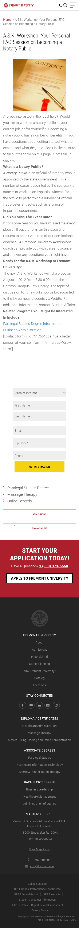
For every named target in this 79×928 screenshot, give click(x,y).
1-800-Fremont (42, 860)
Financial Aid (39, 657)
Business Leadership (39, 789)
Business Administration (22, 329)
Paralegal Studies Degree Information (32, 323)
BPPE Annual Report (26, 894)
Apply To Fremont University (39, 578)
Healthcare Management (39, 796)
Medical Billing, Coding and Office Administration (39, 740)
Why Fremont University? (39, 671)
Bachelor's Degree (39, 782)
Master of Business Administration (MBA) (40, 821)
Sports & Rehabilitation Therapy (39, 772)
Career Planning (39, 664)
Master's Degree (39, 814)
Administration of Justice (39, 804)
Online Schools (19, 500)
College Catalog (37, 884)
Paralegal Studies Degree (28, 487)
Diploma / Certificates (39, 718)
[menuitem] (61, 5)
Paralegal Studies (39, 757)
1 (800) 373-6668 (53, 566)
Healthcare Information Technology (39, 765)
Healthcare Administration (39, 726)
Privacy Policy (39, 910)
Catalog (39, 678)
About (40, 642)
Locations (39, 685)
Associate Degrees (39, 750)
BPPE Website (51, 894)
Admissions (39, 514)
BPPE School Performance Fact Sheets (37, 889)
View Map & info (39, 849)
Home (7, 19)
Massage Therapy (22, 494)
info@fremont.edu (42, 866)
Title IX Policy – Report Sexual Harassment (37, 905)
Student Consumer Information (37, 899)
